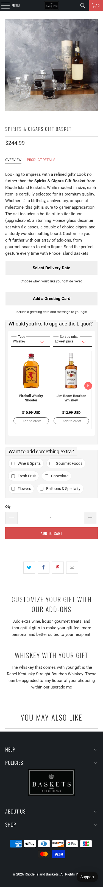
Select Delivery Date (51, 267)
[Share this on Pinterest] (58, 568)
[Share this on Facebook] (43, 568)
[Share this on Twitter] (29, 568)
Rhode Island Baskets (42, 874)
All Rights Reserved (75, 874)
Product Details (41, 160)
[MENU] (2, 5)
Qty (8, 507)
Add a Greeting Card (51, 298)
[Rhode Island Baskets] (51, 5)
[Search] (82, 5)
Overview (13, 160)
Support (87, 877)
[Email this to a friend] (72, 568)
